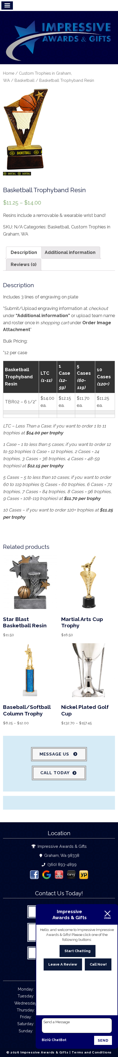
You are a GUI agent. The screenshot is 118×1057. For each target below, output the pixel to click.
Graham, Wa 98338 (61, 855)
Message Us (55, 754)
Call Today (55, 772)
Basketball (25, 80)
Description (24, 252)
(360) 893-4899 (61, 864)
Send (103, 1040)
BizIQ (46, 1040)
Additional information (70, 252)
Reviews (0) (23, 264)
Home (8, 73)
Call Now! (98, 964)
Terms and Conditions (92, 1052)
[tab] (24, 253)
